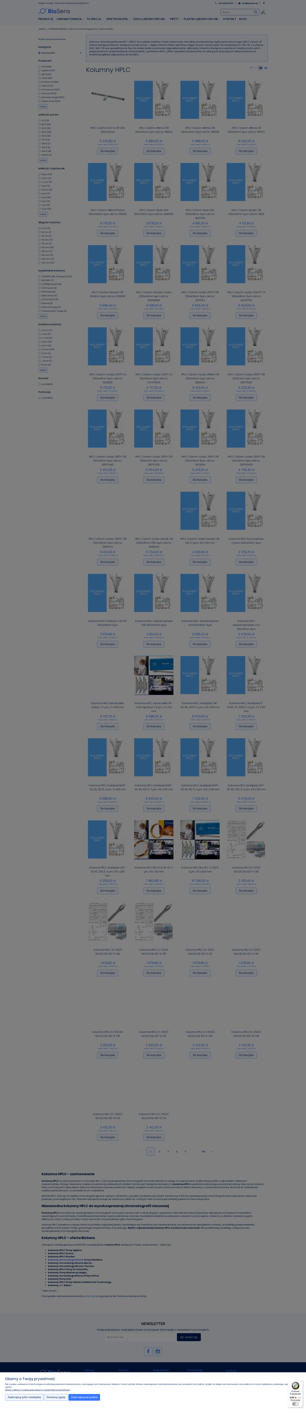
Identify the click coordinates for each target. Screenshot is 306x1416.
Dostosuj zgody (56, 1397)
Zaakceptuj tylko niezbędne (24, 1397)
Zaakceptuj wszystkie (84, 1397)
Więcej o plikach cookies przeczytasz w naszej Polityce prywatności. (37, 1390)
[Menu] (301, 1382)
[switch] (295, 1404)
